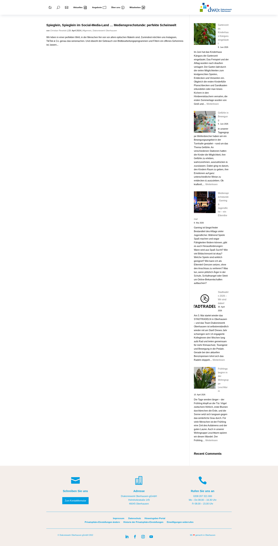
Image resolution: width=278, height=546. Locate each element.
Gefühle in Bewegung (223, 116)
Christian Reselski (58, 30)
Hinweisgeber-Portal (155, 518)
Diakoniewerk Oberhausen (105, 30)
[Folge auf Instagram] (143, 536)
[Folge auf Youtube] (151, 536)
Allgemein (87, 30)
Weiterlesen (212, 104)
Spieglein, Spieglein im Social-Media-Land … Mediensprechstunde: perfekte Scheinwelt (111, 25)
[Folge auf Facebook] (134, 536)
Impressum (118, 518)
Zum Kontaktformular (75, 500)
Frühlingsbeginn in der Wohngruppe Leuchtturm (223, 380)
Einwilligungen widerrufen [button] (180, 522)
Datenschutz (134, 518)
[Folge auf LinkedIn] (126, 536)
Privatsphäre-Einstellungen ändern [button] (102, 522)
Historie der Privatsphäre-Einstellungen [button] (143, 522)
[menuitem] (50, 7)
